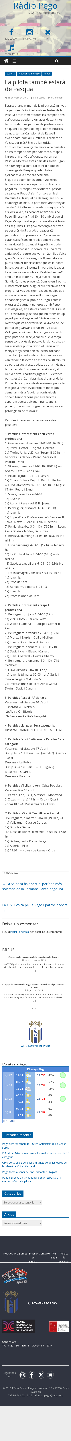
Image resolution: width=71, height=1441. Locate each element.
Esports (11, 73)
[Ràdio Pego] (6, 61)
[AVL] (59, 1323)
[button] (32, 1008)
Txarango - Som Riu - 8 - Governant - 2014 (27, 1345)
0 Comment (57, 97)
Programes (20, 1253)
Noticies (8, 1253)
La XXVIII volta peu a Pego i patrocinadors (34, 907)
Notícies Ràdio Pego (29, 73)
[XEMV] (18, 1323)
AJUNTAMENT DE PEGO (35, 1046)
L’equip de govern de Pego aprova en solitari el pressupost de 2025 (34, 986)
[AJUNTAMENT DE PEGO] (11, 1294)
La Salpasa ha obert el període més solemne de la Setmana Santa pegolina (32, 886)
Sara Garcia (39, 97)
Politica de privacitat (64, 1257)
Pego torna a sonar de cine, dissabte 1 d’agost (29, 1172)
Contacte (44, 1253)
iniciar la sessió (19, 931)
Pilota (47, 73)
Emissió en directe (33, 1257)
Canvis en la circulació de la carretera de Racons (33, 957)
